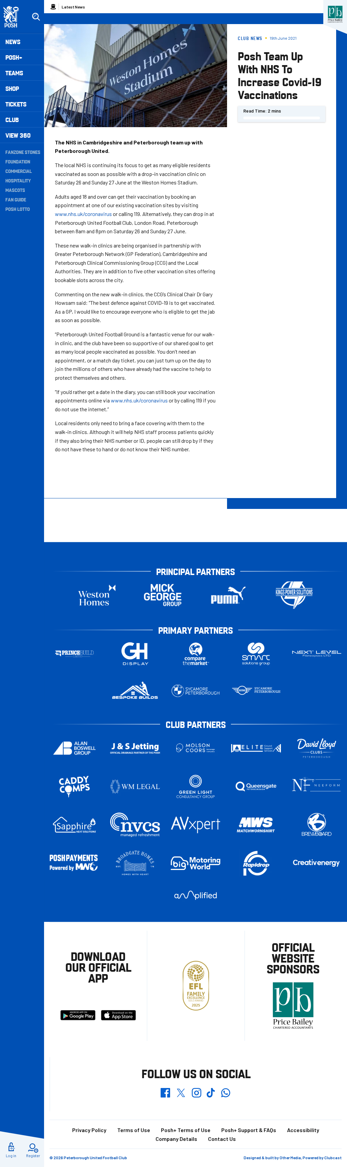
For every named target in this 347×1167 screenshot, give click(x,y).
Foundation (17, 161)
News (12, 41)
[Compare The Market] (196, 654)
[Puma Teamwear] (228, 595)
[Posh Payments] (74, 863)
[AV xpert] (196, 824)
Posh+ (13, 57)
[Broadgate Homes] (135, 863)
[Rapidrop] (256, 863)
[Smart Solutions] (256, 654)
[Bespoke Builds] (135, 690)
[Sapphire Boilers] (74, 825)
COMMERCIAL (18, 170)
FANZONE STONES (22, 152)
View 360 (17, 135)
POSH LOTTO (17, 208)
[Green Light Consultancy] (196, 786)
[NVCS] (135, 824)
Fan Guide (15, 199)
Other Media (290, 1157)
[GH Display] (135, 654)
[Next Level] (317, 653)
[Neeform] (317, 786)
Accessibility (303, 1130)
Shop (12, 88)
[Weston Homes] (96, 595)
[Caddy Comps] (74, 786)
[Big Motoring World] (196, 863)
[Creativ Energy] (317, 863)
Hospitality (18, 180)
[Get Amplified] (196, 895)
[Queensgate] (256, 786)
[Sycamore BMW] (196, 690)
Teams (14, 72)
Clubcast (333, 1157)
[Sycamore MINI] (256, 690)
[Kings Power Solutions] (294, 595)
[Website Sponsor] (335, 14)
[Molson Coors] (196, 748)
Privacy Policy (89, 1130)
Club (12, 119)
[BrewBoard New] (317, 824)
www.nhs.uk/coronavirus (83, 214)
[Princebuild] (74, 654)
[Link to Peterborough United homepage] (14, 16)
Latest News (73, 6)
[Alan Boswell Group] (74, 748)
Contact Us (222, 1138)
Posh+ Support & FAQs (248, 1130)
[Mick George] (162, 595)
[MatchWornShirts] (256, 824)
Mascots (15, 189)
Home (53, 7)
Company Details (176, 1138)
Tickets (15, 104)
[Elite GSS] (256, 748)
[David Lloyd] (317, 748)
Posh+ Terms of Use (185, 1130)
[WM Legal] (135, 786)
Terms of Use (133, 1130)
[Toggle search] (35, 17)
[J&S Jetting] (135, 748)
